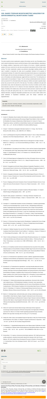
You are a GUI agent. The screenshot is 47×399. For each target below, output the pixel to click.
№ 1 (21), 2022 (43, 28)
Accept (23, 397)
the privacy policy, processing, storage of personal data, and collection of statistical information (28, 371)
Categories (22, 2)
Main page (3, 10)
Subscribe (23, 374)
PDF (5, 34)
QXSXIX (44, 23)
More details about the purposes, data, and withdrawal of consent (13, 393)
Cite (11, 34)
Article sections (22, 6)
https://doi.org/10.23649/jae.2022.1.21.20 (38, 22)
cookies (43, 391)
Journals (44, 2)
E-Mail (2, 359)
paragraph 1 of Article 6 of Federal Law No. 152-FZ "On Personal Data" (18, 372)
